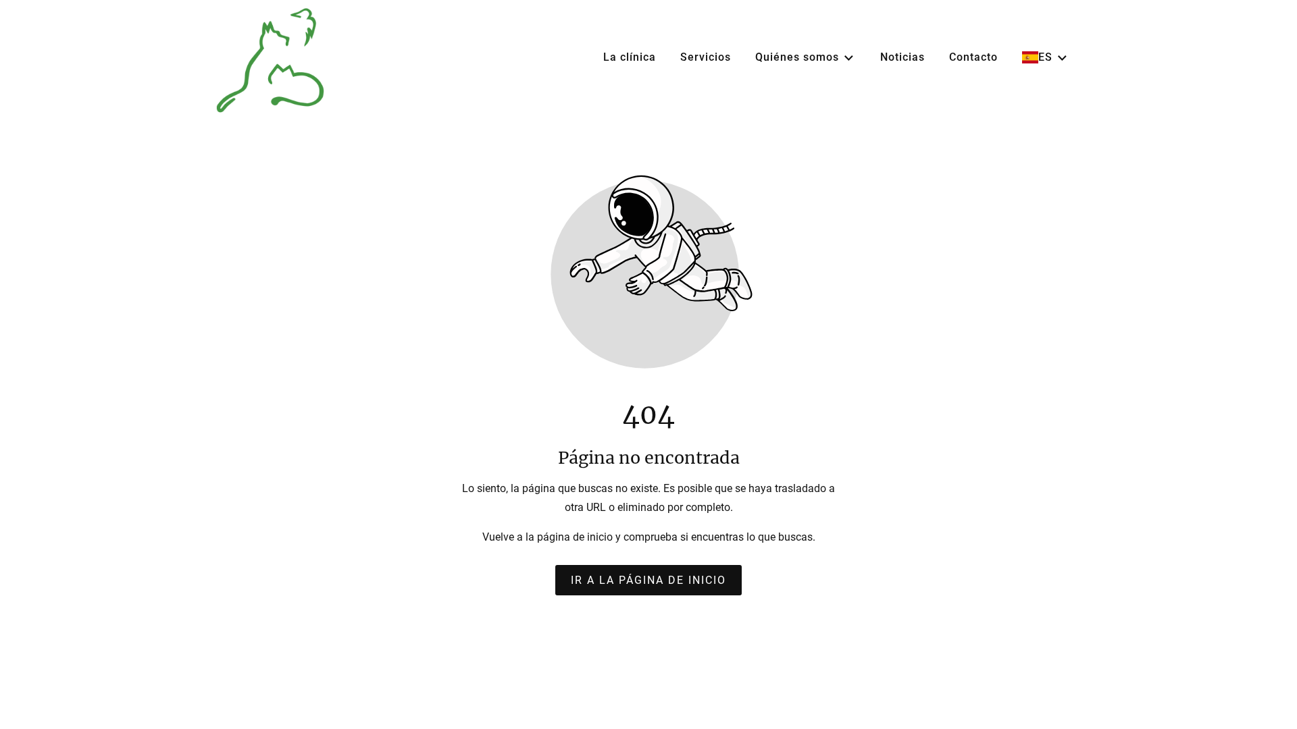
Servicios (705, 57)
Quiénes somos (797, 57)
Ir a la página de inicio (648, 580)
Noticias (902, 57)
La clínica (629, 57)
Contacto (973, 57)
